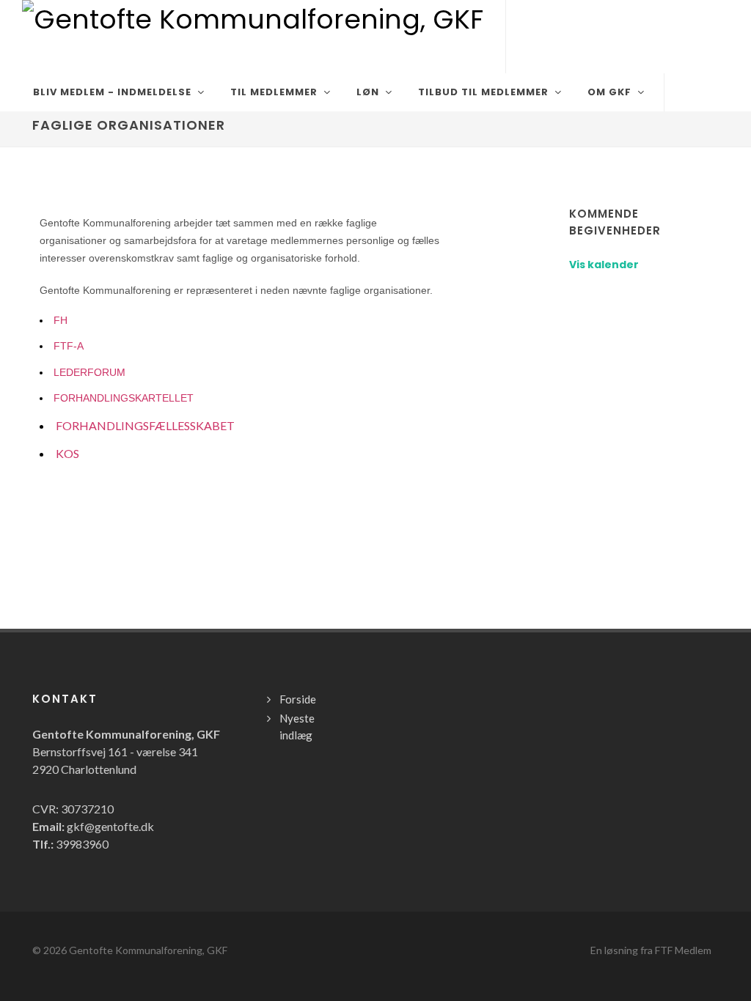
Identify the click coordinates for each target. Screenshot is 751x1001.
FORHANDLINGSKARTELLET (124, 398)
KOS (67, 453)
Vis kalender (604, 264)
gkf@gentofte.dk (110, 826)
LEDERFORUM (89, 372)
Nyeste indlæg (297, 727)
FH (60, 320)
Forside (297, 699)
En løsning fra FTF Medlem (650, 950)
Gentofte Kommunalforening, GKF (148, 950)
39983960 (82, 844)
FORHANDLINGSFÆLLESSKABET (145, 425)
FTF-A (69, 346)
